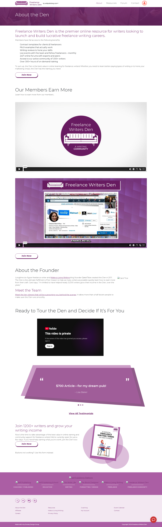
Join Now (26, 75)
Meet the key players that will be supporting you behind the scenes (45, 295)
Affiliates (18, 510)
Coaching (84, 508)
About (99, 3)
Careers (17, 513)
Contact (135, 3)
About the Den (20, 508)
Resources (111, 3)
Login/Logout (145, 2)
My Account (85, 510)
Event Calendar (119, 508)
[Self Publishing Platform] (81, 477)
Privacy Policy (53, 513)
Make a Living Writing (60, 277)
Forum (123, 3)
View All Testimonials (81, 413)
